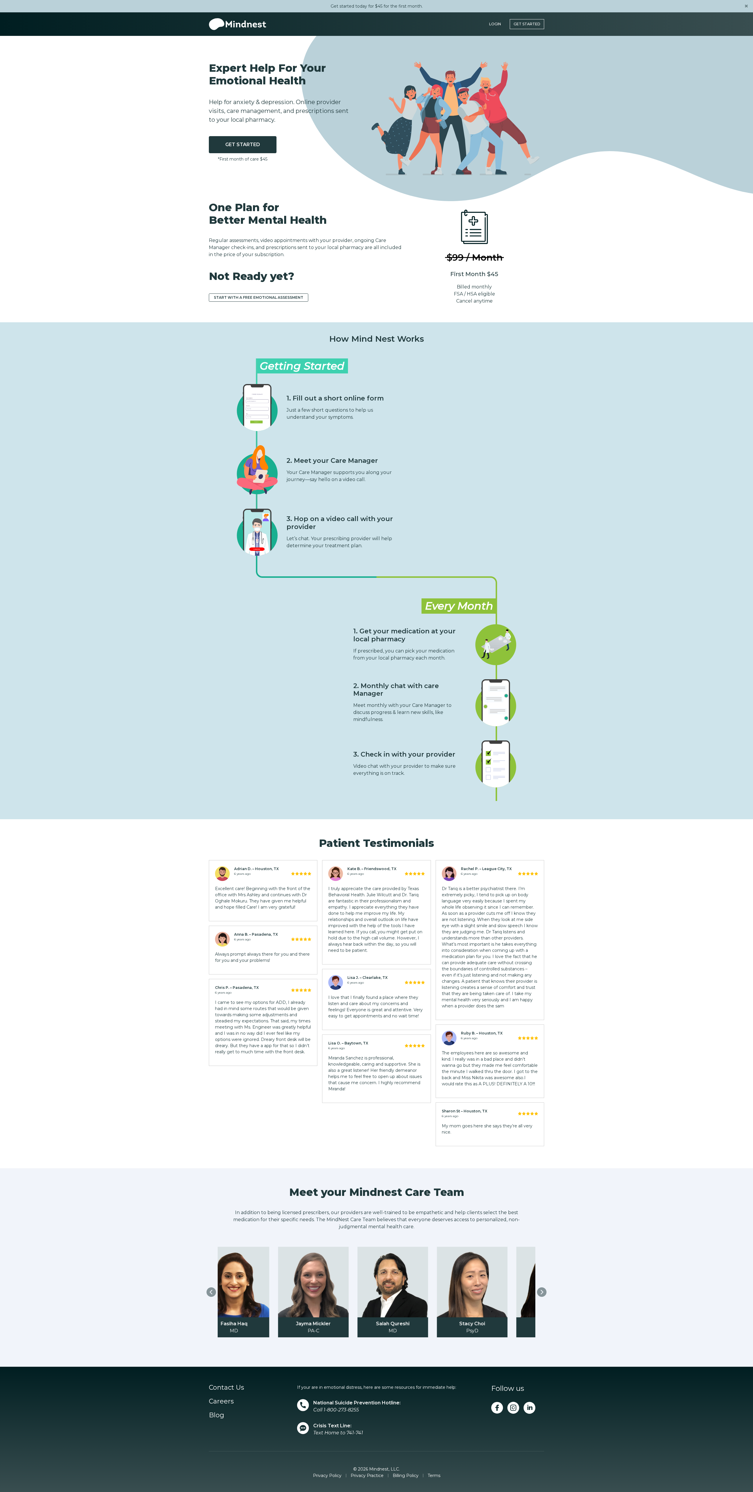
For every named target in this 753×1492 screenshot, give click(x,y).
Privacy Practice (367, 1475)
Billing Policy (406, 1475)
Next (542, 1292)
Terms (434, 1475)
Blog (216, 1415)
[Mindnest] (237, 24)
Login (495, 24)
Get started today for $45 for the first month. (377, 6)
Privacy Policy (327, 1475)
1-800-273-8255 (341, 1410)
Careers (221, 1401)
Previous (211, 1292)
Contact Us (226, 1387)
